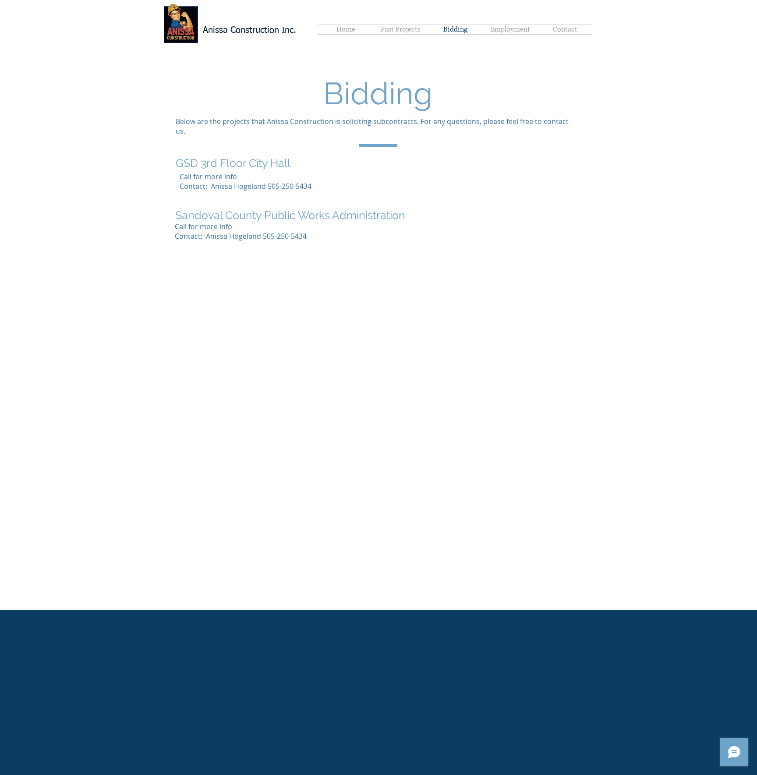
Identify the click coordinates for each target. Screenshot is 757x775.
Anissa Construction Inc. (249, 30)
